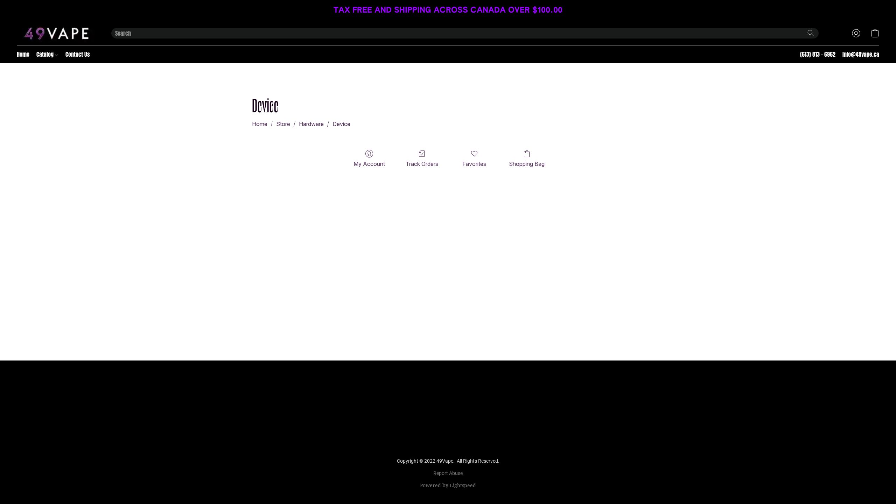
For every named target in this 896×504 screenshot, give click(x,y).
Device (341, 123)
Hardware (311, 123)
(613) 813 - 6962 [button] (817, 54)
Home (23, 54)
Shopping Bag (527, 163)
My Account (369, 163)
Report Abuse (448, 473)
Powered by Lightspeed (448, 485)
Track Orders (422, 163)
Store (283, 123)
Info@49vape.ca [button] (860, 54)
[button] (57, 33)
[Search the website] (810, 33)
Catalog (45, 54)
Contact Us (77, 54)
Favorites (474, 163)
